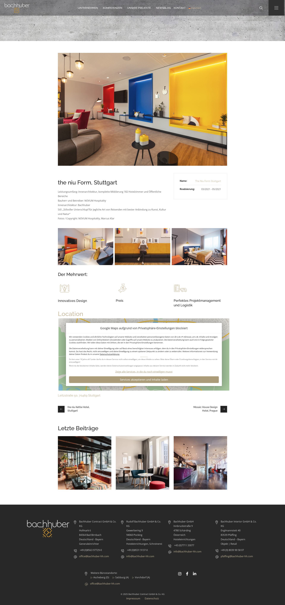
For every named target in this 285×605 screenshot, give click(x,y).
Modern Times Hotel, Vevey (197, 453)
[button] (260, 8)
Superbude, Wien (78, 451)
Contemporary (70, 455)
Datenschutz (152, 598)
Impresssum (133, 598)
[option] (85, 465)
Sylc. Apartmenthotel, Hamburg (139, 453)
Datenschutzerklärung (109, 354)
